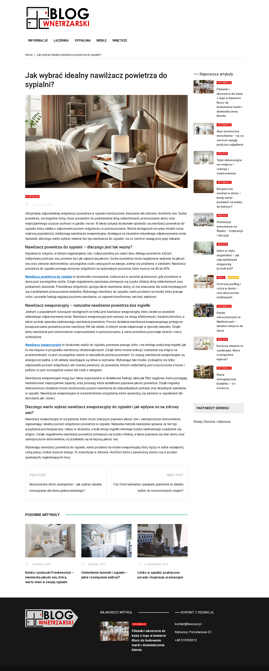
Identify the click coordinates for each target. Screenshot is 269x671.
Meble (101, 40)
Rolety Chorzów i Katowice (212, 422)
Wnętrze (119, 40)
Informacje (38, 40)
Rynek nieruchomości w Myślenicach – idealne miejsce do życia (230, 321)
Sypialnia (83, 40)
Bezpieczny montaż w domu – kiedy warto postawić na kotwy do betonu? (229, 197)
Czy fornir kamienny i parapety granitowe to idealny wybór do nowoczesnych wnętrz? (148, 487)
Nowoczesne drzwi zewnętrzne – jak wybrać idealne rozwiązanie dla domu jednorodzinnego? (65, 487)
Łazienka (61, 40)
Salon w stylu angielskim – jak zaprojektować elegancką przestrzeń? (228, 259)
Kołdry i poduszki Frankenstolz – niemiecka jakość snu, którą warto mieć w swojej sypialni (49, 577)
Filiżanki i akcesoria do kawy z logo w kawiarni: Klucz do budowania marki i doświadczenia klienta (149, 640)
